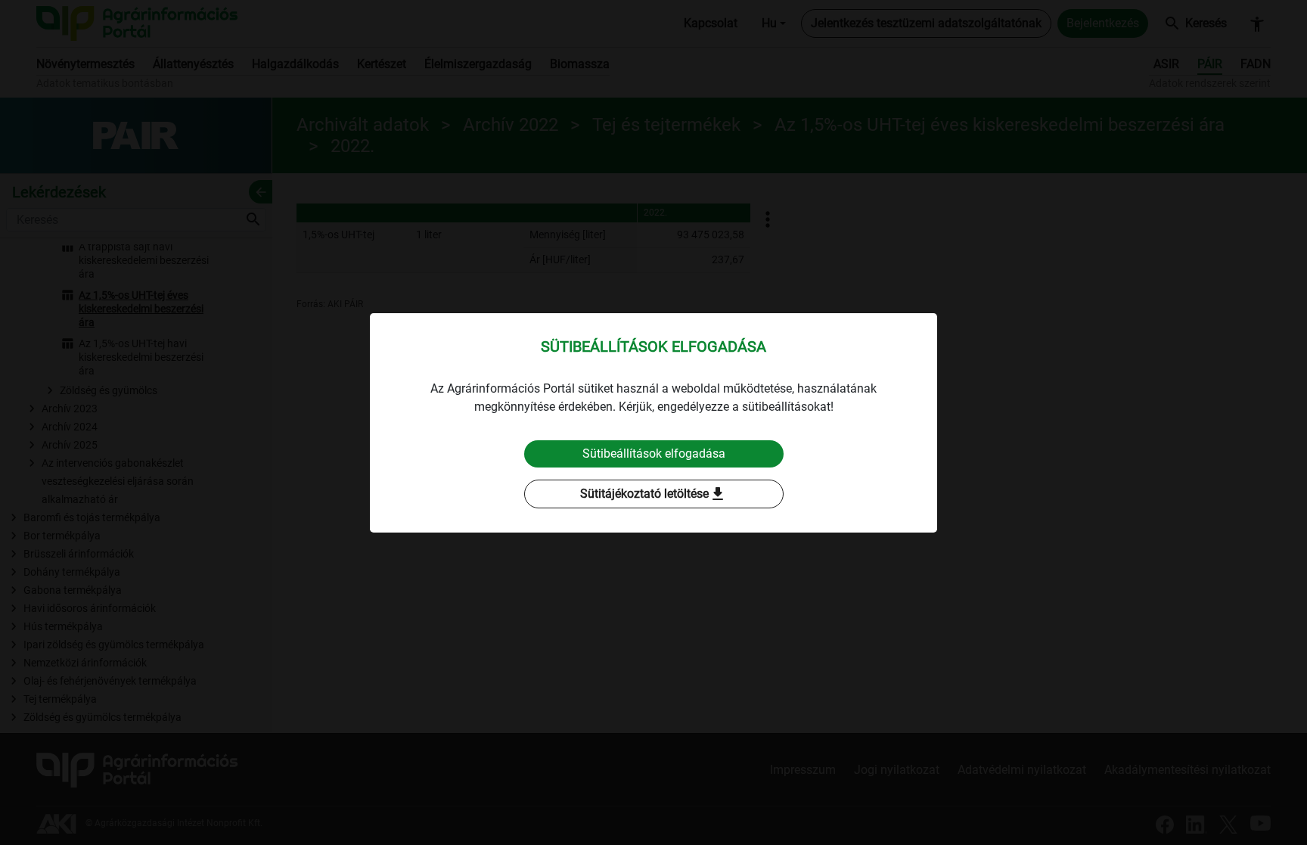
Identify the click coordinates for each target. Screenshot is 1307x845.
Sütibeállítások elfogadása (653, 453)
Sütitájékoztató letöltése (653, 494)
